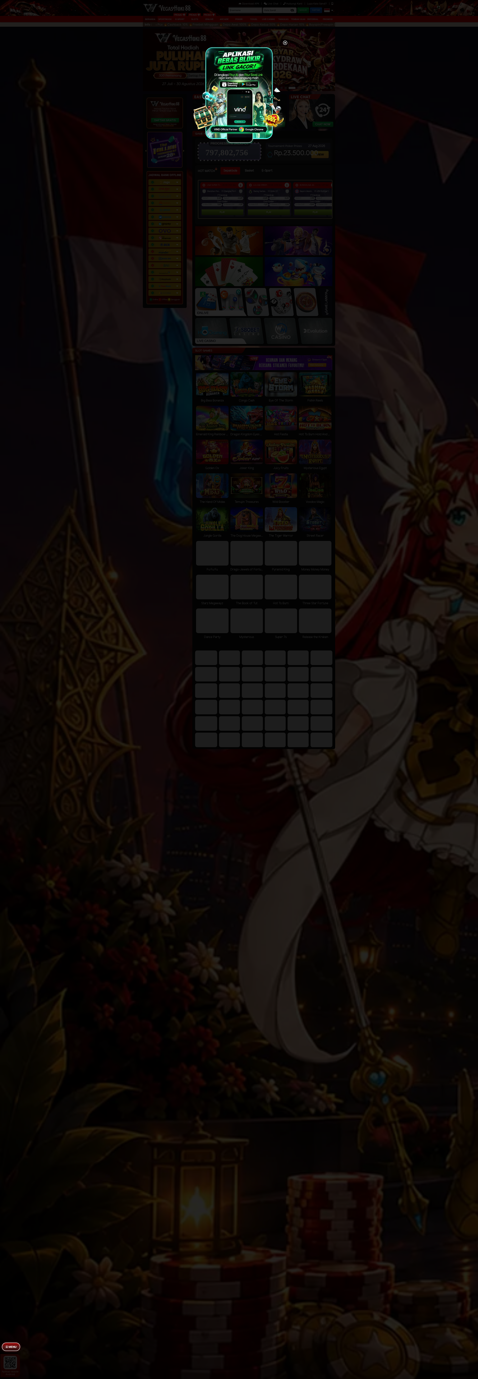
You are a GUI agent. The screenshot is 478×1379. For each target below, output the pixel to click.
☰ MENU (11, 1346)
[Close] (285, 43)
